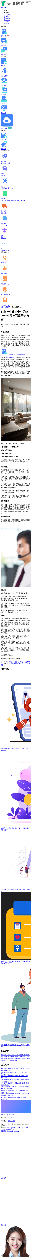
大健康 (3, 198)
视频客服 (3, 54)
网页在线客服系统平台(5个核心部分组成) (13, 1097)
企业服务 (3, 161)
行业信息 (7, 18)
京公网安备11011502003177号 (14, 1127)
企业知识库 (4, 76)
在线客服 (3, 45)
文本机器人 (4, 65)
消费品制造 (4, 188)
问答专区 (7, 21)
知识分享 (7, 20)
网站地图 (16, 1131)
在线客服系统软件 (6, 1055)
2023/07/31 (4, 1092)
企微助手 (3, 149)
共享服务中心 (5, 284)
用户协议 (10, 1131)
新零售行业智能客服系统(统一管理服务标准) (14, 1076)
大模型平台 (4, 128)
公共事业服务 (5, 250)
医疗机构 (19, 200)
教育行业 (3, 238)
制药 (24, 200)
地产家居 (3, 223)
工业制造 (10, 188)
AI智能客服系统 (21, 1058)
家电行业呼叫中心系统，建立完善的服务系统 (14, 1090)
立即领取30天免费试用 (7, 1114)
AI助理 (3, 103)
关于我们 (7, 14)
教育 (2, 236)
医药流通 (14, 200)
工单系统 (3, 139)
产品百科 (7, 23)
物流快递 (3, 211)
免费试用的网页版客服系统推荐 (15, 1056)
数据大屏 (3, 113)
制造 (2, 186)
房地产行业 (4, 225)
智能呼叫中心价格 (11, 1060)
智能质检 (3, 85)
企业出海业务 (5, 305)
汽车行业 (3, 174)
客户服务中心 (5, 273)
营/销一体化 (4, 263)
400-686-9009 (11, 1121)
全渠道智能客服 (5, 294)
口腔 (2, 200)
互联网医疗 (7, 200)
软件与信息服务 (5, 163)
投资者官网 (7, 16)
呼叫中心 (3, 36)
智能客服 (13, 1058)
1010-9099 (11, 1117)
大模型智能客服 (16, 1055)
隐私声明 (3, 1131)
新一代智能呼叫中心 (20, 354)
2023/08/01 (10, 1070)
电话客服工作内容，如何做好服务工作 (18, 661)
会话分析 (3, 94)
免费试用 (3, 7)
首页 (2, 307)
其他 (2, 248)
